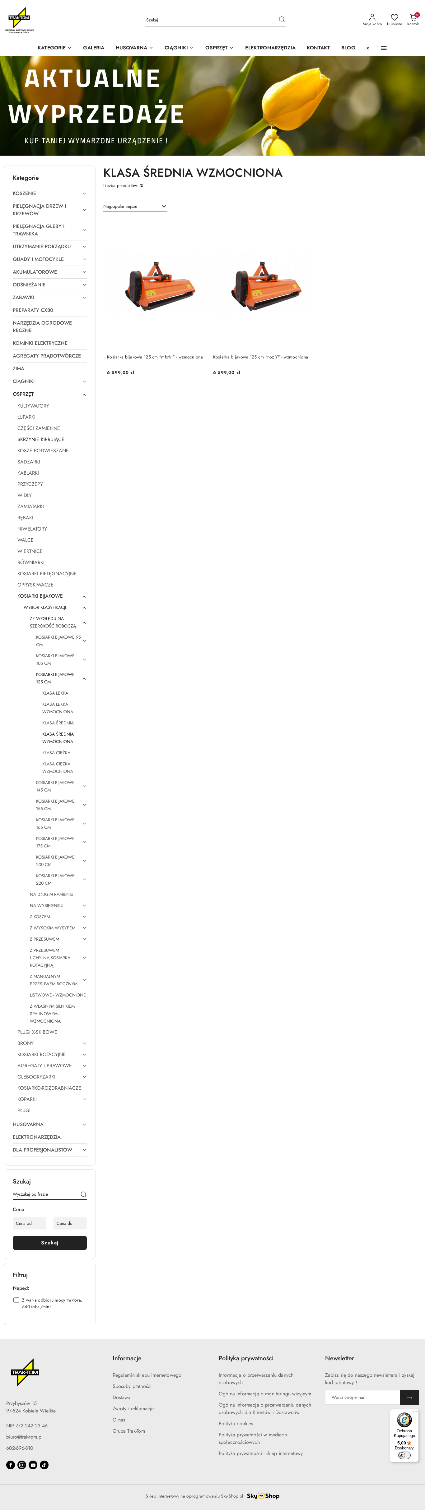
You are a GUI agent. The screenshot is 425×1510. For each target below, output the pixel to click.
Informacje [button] (127, 1358)
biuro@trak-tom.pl (24, 1436)
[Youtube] (33, 1465)
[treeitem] (50, 193)
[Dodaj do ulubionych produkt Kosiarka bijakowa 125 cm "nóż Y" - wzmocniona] (304, 225)
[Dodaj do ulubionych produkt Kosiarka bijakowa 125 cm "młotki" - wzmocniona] (198, 225)
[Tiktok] (44, 1465)
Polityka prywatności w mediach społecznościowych (253, 1438)
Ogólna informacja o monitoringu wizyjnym (265, 1393)
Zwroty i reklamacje (133, 1408)
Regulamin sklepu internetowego (147, 1375)
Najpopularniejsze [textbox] (120, 206)
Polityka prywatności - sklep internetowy (261, 1453)
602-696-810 (19, 1448)
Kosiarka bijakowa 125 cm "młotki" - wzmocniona (155, 357)
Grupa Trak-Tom (129, 1431)
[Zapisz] (409, 1397)
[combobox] (135, 206)
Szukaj (50, 1242)
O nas (119, 1419)
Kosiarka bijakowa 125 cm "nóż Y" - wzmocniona (260, 357)
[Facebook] (10, 1465)
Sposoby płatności (132, 1386)
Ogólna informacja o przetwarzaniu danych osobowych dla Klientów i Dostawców (265, 1408)
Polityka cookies (236, 1423)
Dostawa (122, 1397)
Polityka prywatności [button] (246, 1358)
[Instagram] (21, 1465)
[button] (134, 48)
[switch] (404, 1455)
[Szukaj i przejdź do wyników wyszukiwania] (282, 20)
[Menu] (415, 1412)
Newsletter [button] (339, 1358)
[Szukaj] (84, 1195)
